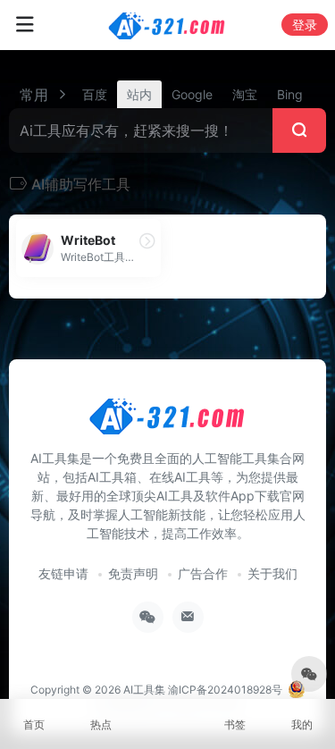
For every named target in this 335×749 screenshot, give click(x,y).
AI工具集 (144, 689)
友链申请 (63, 573)
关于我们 (272, 573)
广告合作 (203, 573)
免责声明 (133, 573)
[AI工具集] (167, 25)
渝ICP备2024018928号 (225, 689)
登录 (304, 24)
